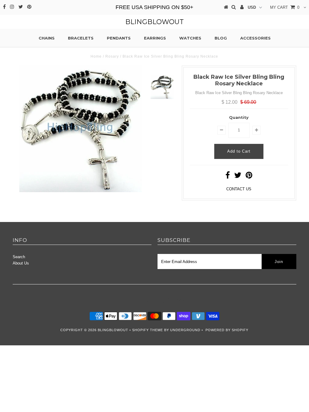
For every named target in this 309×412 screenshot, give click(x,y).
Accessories (255, 38)
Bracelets (81, 38)
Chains (47, 38)
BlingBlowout (154, 22)
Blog (221, 38)
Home (96, 56)
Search (19, 257)
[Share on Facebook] (227, 176)
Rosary (112, 56)
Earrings (155, 38)
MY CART (284, 7)
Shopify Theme (147, 330)
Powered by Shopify (226, 330)
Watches (190, 38)
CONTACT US (238, 189)
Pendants (119, 38)
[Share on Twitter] (237, 176)
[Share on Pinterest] (249, 176)
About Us (21, 263)
